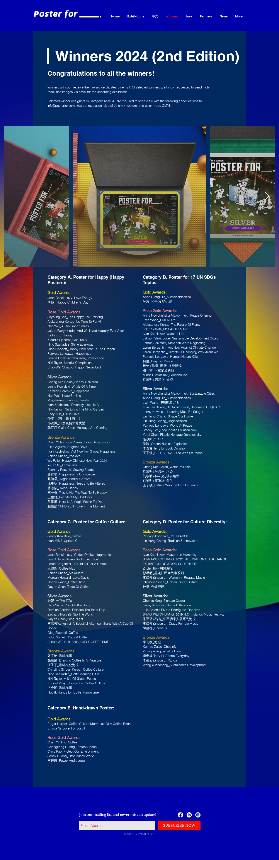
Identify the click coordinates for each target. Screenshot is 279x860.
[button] (135, 16)
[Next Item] (267, 196)
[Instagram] (198, 815)
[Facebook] (180, 815)
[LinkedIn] (189, 815)
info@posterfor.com (61, 105)
